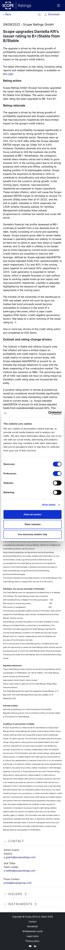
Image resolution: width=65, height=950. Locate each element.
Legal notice (32, 936)
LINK (10, 73)
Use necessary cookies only (32, 534)
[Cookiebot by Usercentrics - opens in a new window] (48, 413)
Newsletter (32, 926)
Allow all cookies (32, 514)
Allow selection (32, 524)
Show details (49, 504)
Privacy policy (32, 941)
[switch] (57, 473)
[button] (39, 14)
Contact (32, 921)
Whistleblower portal (32, 931)
